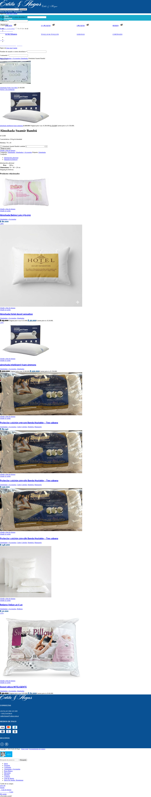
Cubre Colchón (22, 427)
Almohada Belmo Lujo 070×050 (15, 215)
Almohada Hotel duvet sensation (16, 314)
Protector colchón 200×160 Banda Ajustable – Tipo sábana (29, 480)
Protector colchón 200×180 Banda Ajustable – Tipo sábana (29, 538)
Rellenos (20, 609)
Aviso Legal (24, 749)
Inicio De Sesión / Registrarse (13, 780)
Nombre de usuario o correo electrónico (13, 17)
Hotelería (31, 427)
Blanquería (38, 427)
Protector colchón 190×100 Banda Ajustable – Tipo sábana (29, 422)
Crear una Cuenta (11, 13)
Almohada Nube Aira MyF (9, 88)
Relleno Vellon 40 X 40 (11, 605)
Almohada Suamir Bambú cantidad (13, 146)
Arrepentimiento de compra (37, 749)
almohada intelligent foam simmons (11, 126)
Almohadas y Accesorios (12, 58)
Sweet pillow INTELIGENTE (13, 687)
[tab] (75, 158)
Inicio (2, 58)
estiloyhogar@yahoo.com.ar (9, 716)
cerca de (2, 785)
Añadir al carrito (5, 148)
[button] (75, 796)
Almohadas (24, 58)
